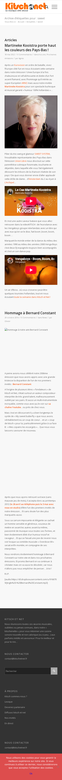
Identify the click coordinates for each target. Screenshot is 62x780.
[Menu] (52, 6)
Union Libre (20, 160)
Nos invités (10, 717)
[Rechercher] (45, 6)
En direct (9, 723)
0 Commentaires (24, 54)
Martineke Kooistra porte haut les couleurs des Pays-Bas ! (30, 47)
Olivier (7, 321)
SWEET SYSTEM (42, 153)
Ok (31, 773)
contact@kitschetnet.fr (16, 658)
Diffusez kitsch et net (15, 712)
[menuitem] (45, 6)
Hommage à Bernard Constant (30, 313)
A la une (42, 54)
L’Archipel (9, 182)
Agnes (21, 58)
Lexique (9, 701)
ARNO (24, 82)
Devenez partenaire (15, 707)
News (44, 317)
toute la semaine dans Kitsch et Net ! (32, 296)
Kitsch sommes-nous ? (16, 696)
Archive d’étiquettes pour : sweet (25, 18)
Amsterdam (34, 178)
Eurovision (19, 65)
